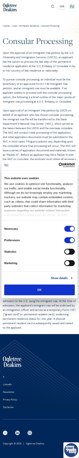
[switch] (69, 240)
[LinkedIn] (17, 433)
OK (39, 289)
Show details (59, 278)
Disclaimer (8, 407)
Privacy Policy (10, 399)
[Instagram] (30, 433)
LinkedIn (7, 384)
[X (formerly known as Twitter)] (5, 433)
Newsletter (9, 392)
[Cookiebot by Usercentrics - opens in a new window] (59, 165)
